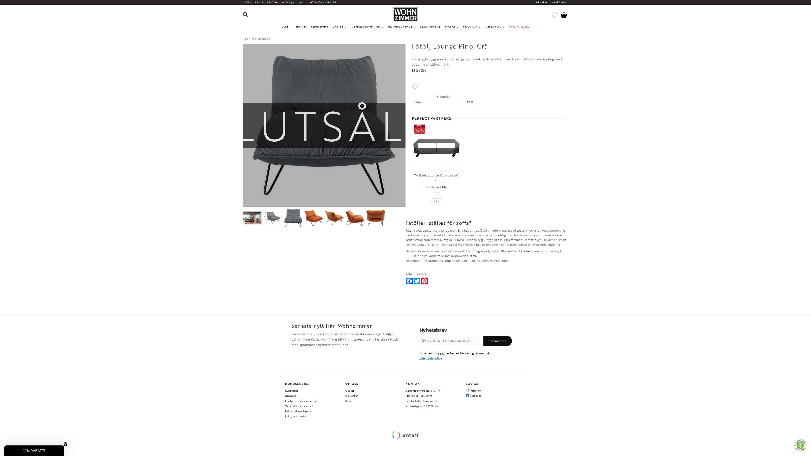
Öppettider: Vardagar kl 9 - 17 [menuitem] (423, 390)
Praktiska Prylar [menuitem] (400, 27)
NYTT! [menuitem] (285, 27)
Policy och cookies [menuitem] (295, 416)
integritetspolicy (430, 358)
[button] (249, 15)
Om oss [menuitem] (349, 390)
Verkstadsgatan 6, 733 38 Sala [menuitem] (422, 405)
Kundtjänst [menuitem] (558, 2)
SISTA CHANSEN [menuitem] (519, 27)
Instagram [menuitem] (475, 390)
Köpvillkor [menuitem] (291, 395)
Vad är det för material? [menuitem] (299, 405)
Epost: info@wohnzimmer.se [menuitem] (422, 400)
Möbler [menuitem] (338, 27)
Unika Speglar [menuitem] (430, 27)
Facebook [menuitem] (476, 395)
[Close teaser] (65, 444)
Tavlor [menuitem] (450, 27)
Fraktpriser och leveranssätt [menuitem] (301, 400)
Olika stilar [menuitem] (351, 395)
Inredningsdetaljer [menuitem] (365, 27)
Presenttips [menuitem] (319, 27)
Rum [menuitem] (348, 400)
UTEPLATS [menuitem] (300, 27)
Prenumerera (497, 341)
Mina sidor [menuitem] (542, 2)
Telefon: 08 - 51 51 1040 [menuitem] (419, 395)
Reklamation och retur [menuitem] (298, 411)
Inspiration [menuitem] (493, 27)
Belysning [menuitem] (470, 27)
